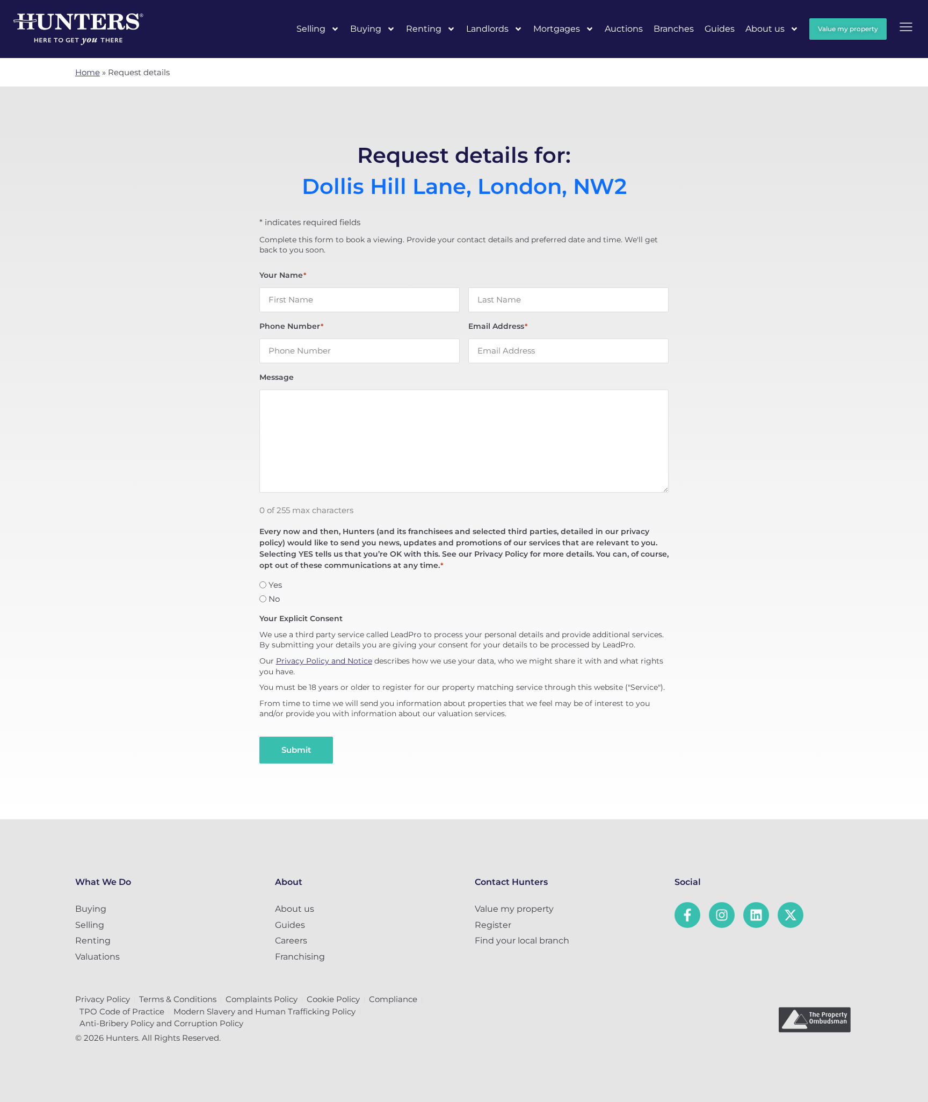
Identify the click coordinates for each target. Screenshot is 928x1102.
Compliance (393, 999)
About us (765, 29)
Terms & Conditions (177, 999)
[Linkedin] (756, 915)
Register (493, 925)
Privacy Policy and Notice (324, 661)
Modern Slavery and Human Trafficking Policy (264, 1011)
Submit (296, 750)
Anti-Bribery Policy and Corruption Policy (161, 1023)
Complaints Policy (262, 999)
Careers (291, 940)
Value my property (514, 909)
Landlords (487, 29)
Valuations (97, 957)
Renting (423, 29)
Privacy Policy (102, 999)
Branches (674, 29)
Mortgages (556, 29)
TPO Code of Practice (121, 1011)
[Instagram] (722, 915)
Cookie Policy (333, 999)
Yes (275, 585)
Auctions (624, 29)
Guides (720, 29)
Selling (310, 29)
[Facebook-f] (687, 915)
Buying (365, 29)
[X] (790, 915)
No (274, 599)
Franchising (300, 957)
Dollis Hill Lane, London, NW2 (464, 186)
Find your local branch (522, 940)
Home (87, 72)
